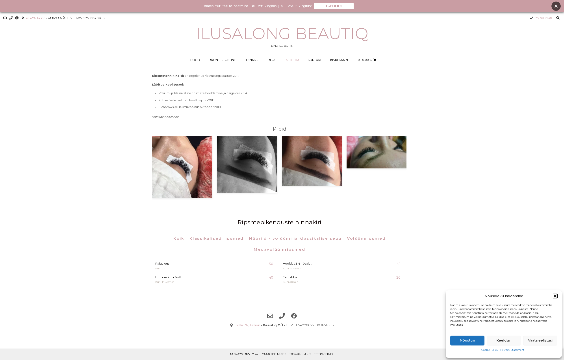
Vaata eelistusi (540, 340)
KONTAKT (314, 60)
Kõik (178, 238)
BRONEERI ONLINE (222, 60)
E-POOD (193, 60)
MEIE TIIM (292, 60)
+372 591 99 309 (543, 18)
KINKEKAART (339, 60)
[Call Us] (11, 18)
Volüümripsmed (366, 238)
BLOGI (272, 60)
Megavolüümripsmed (279, 249)
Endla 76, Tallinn (34, 18)
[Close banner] (556, 6)
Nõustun (467, 340)
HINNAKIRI (252, 60)
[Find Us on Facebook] (17, 18)
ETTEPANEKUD (323, 354)
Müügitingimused (274, 354)
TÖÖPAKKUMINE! (300, 354)
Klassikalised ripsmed (216, 238)
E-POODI (334, 6)
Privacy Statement (512, 349)
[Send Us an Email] (5, 18)
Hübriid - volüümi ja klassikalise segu (295, 238)
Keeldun (503, 340)
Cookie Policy (489, 349)
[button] (555, 296)
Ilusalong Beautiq (282, 33)
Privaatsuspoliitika (244, 354)
